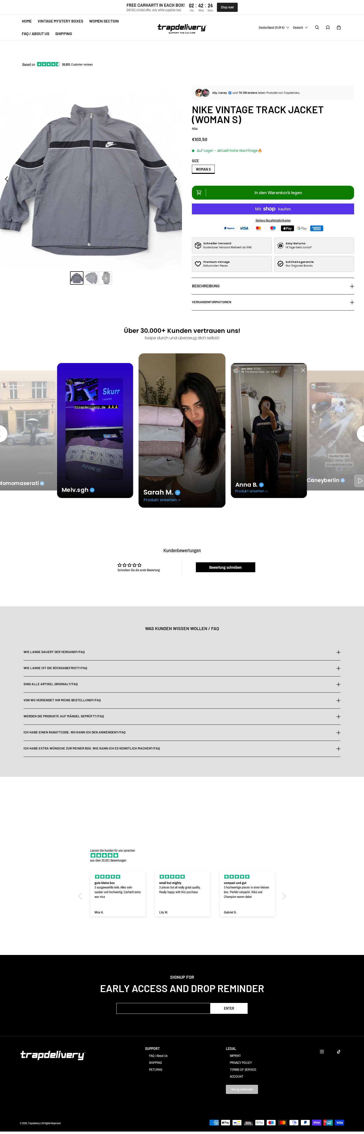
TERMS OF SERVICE (243, 1069)
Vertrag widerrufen (242, 1089)
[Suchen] (317, 27)
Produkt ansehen (160, 500)
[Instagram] (321, 1051)
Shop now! (227, 7)
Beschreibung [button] (206, 285)
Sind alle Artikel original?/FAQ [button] (51, 684)
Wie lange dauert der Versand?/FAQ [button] (54, 652)
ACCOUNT (236, 1076)
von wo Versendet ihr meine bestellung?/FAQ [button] (62, 700)
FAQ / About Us (158, 1055)
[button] (81, 895)
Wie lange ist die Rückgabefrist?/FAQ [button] (55, 668)
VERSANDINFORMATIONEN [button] (211, 302)
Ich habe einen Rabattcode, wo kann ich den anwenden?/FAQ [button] (75, 732)
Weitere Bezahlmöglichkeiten (273, 220)
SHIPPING (155, 1062)
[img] (184, 855)
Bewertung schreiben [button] (225, 567)
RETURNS (155, 1069)
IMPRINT (235, 1055)
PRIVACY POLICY (241, 1062)
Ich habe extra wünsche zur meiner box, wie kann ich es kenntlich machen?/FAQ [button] (92, 748)
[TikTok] (338, 1051)
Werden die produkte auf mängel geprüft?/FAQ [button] (64, 716)
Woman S (203, 169)
